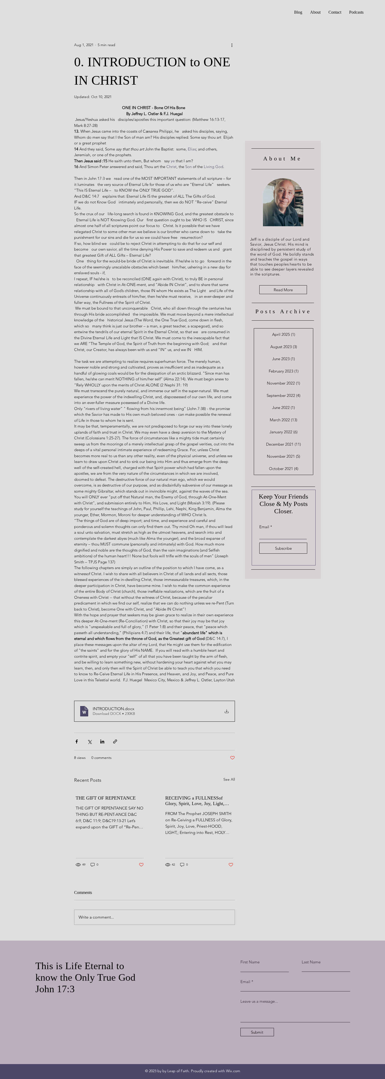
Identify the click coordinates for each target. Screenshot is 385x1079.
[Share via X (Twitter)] (89, 741)
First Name (250, 962)
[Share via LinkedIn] (102, 741)
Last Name (311, 962)
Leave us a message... (259, 1001)
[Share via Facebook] (76, 741)
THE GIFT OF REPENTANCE (106, 798)
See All (229, 779)
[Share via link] (115, 741)
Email (264, 527)
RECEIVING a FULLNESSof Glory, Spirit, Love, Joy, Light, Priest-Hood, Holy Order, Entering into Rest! (198, 800)
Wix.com (233, 1071)
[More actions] (232, 45)
